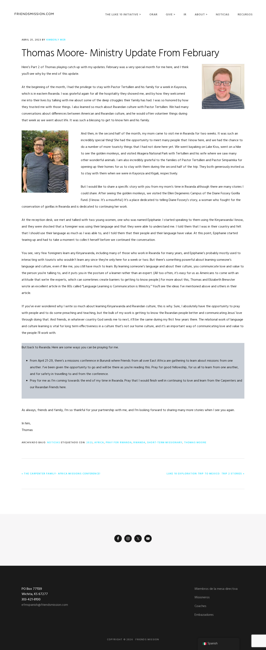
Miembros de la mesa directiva (216, 589)
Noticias (53, 443)
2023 (89, 443)
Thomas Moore (195, 443)
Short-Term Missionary (164, 443)
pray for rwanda (119, 443)
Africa (99, 443)
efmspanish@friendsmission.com (45, 605)
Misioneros (202, 597)
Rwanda (139, 443)
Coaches (200, 606)
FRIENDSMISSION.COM (34, 14)
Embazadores (204, 615)
